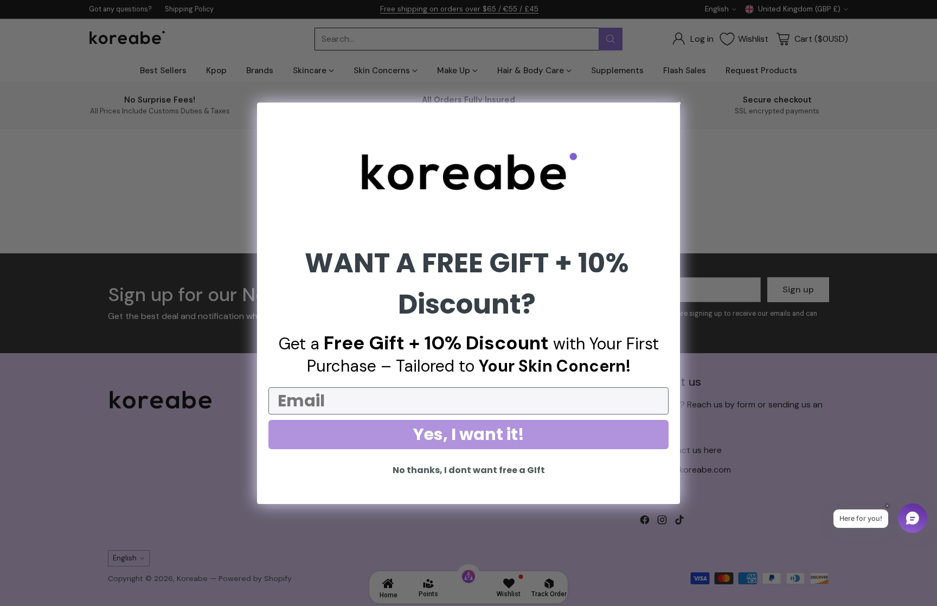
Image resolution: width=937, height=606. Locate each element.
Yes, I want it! (468, 434)
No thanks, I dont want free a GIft (469, 470)
